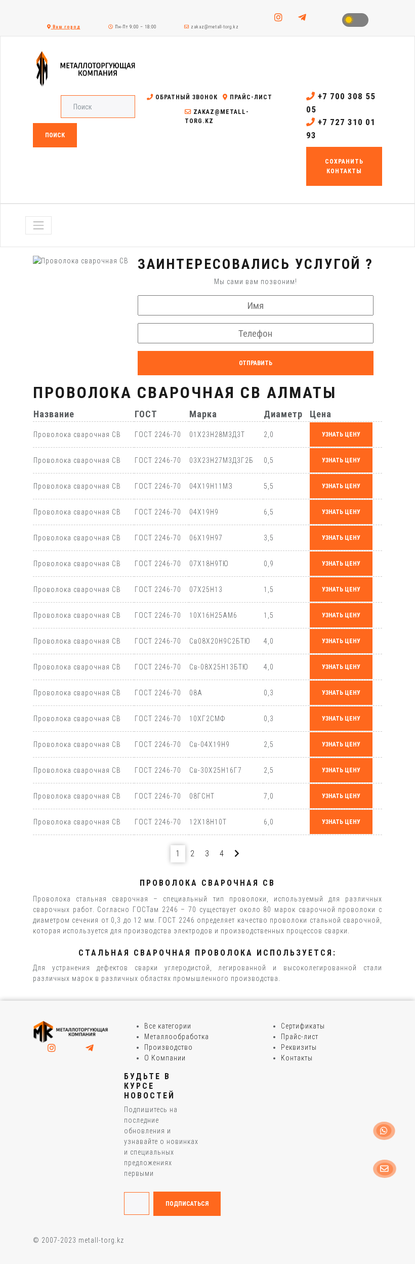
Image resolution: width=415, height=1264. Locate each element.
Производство (168, 1047)
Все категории (167, 1026)
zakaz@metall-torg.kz (214, 26)
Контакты (297, 1058)
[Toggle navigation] (38, 225)
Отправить (255, 363)
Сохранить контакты (344, 166)
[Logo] (71, 1032)
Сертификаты (303, 1026)
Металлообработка (176, 1037)
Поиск (55, 135)
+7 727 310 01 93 (341, 128)
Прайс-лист (250, 97)
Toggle (355, 20)
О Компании (165, 1058)
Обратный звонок (185, 97)
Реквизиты (299, 1047)
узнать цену (341, 434)
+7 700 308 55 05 (341, 102)
